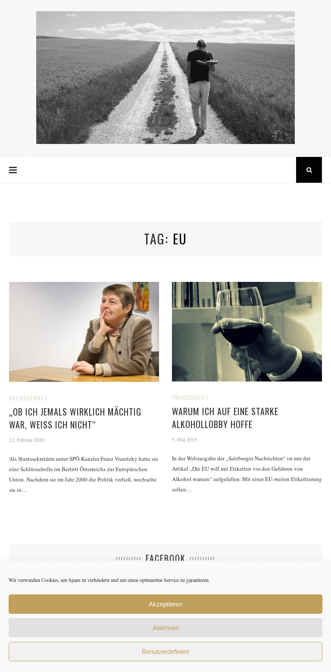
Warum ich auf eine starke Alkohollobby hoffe (225, 418)
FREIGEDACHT (190, 397)
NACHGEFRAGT (28, 397)
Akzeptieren (165, 604)
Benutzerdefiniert (165, 651)
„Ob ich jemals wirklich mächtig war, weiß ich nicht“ (75, 418)
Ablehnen (166, 627)
